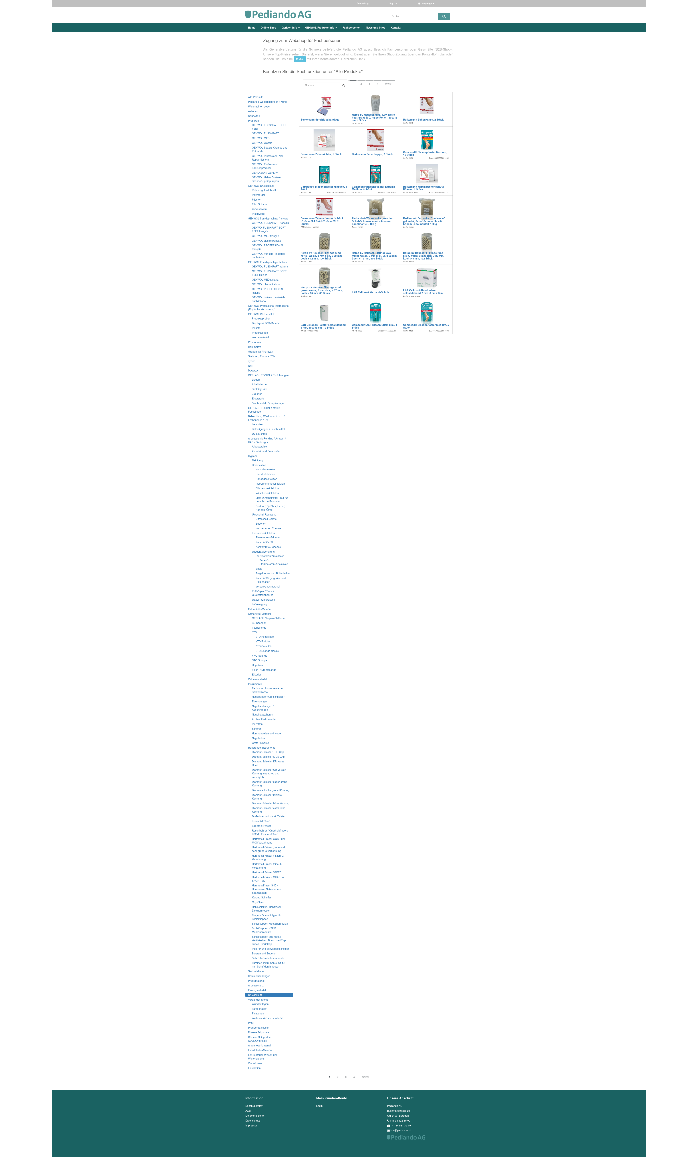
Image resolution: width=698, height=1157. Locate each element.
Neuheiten (254, 116)
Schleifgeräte (259, 389)
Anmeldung (363, 3)
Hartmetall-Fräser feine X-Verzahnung (267, 865)
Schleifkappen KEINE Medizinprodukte (264, 930)
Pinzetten (257, 724)
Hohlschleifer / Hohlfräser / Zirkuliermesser (267, 908)
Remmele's (254, 347)
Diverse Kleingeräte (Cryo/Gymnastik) (259, 1038)
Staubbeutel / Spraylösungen (268, 403)
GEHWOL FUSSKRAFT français (270, 223)
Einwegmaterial (257, 990)
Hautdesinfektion (265, 474)
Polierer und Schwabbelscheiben (271, 948)
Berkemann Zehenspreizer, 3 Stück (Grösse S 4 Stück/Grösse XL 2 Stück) (322, 221)
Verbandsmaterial (258, 999)
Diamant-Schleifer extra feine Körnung (268, 809)
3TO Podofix (263, 641)
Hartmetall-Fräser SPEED (266, 872)
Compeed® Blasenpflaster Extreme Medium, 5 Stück (373, 188)
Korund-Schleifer (261, 897)
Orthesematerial (257, 679)
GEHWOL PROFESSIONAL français (268, 247)
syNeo (251, 361)
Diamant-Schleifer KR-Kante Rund (268, 763)
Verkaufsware (260, 209)
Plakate (256, 328)
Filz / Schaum (260, 204)
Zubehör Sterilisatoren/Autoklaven (274, 562)
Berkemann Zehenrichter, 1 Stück (321, 154)
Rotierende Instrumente (261, 747)
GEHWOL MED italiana (265, 279)
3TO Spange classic (267, 651)
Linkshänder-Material (260, 1050)
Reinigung (258, 460)
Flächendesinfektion (267, 488)
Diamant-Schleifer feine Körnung (270, 803)
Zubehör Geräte (265, 542)
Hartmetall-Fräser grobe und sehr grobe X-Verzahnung (268, 849)
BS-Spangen (259, 623)
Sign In (393, 3)
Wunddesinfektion (266, 469)
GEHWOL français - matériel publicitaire (268, 255)
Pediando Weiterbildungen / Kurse (267, 101)
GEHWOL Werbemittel (261, 314)
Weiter (388, 83)
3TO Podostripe (265, 636)
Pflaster (256, 199)
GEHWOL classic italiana (266, 284)
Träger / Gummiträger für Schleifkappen (266, 917)
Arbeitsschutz (256, 985)
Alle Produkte (255, 97)
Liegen (256, 379)
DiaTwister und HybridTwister (268, 816)
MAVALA (253, 370)
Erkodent (257, 674)
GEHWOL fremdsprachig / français (268, 218)
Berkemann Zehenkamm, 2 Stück (423, 119)
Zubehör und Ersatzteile (266, 451)
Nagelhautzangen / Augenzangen (263, 708)
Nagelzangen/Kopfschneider (268, 696)
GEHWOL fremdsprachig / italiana (267, 262)
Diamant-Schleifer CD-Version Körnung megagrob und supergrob (269, 773)
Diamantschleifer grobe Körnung (270, 790)
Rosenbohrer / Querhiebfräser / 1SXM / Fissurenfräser (270, 832)
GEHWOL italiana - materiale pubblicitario (268, 299)
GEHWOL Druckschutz (261, 185)
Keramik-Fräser (261, 821)
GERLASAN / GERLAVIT (266, 172)
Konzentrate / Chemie (268, 528)
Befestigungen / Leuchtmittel (268, 429)
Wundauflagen (260, 1004)
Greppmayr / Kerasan (260, 351)
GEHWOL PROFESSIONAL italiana (268, 290)
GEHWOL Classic (262, 143)
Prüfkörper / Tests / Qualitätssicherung (263, 593)
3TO (254, 632)
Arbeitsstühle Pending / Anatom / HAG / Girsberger (267, 440)
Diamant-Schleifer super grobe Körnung (269, 783)
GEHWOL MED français (265, 236)
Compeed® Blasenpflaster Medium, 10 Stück (425, 153)
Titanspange (259, 627)
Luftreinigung (259, 604)
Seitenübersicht (254, 1106)
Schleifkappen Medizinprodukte (270, 923)
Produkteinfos (260, 332)
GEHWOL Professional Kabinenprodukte (265, 166)
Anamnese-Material (259, 1045)
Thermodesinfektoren (268, 537)
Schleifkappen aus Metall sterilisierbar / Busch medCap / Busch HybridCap (269, 940)
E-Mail (299, 59)
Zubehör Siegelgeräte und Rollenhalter (271, 580)
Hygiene (253, 456)
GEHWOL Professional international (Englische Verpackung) (268, 307)
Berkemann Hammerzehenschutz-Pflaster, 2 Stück (424, 188)
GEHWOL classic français (266, 240)
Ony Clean (258, 902)
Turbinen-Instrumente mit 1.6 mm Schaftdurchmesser (268, 964)
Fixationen (258, 1013)
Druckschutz (255, 995)
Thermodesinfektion (263, 533)
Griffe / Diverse (260, 743)
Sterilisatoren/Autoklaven (270, 556)
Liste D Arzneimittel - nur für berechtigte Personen (272, 499)
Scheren (257, 728)
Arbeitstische (259, 384)
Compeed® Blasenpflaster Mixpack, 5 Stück (324, 188)
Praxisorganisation (258, 1027)
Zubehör (257, 393)
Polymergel (258, 195)
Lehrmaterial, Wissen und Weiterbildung (263, 1056)
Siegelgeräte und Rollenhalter (273, 573)
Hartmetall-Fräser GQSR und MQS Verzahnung (269, 840)
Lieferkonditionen (255, 1115)
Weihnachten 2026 (259, 106)
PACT (251, 1023)
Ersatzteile (258, 398)
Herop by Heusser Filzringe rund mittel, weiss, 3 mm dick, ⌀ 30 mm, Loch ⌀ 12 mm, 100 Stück (321, 255)
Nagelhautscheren (262, 714)
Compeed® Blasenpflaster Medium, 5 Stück (426, 326)
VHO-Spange (259, 655)
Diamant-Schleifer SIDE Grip (268, 756)
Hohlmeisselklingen (259, 976)
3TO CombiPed (264, 646)
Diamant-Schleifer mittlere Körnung (267, 796)
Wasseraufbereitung (263, 599)
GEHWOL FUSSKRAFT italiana (270, 266)
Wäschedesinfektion (267, 493)
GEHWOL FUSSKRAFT (265, 133)
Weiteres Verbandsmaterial (267, 1018)
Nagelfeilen (258, 738)
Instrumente (255, 684)
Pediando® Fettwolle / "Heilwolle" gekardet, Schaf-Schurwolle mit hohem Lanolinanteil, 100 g (424, 221)
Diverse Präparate (258, 1032)
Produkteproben (261, 318)
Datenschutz (252, 1120)
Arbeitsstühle (259, 446)
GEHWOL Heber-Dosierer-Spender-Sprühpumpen (267, 179)
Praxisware (258, 213)
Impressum (251, 1125)
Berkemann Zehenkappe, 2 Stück (372, 154)
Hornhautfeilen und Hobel (266, 733)
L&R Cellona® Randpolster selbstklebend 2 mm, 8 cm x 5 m (423, 291)
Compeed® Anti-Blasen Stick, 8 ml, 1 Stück (374, 326)
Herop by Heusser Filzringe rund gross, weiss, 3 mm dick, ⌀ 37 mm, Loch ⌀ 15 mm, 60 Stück (322, 290)
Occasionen (255, 1063)
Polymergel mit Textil (264, 190)
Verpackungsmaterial (268, 586)
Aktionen (253, 111)
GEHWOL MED (261, 138)
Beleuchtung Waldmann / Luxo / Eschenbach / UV (266, 418)
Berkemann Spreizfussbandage (320, 119)
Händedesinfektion (266, 479)
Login (319, 1106)
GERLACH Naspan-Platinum (268, 618)
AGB (248, 1110)
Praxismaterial (256, 980)
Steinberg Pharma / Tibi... (263, 356)
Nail (250, 365)
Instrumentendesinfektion (270, 483)
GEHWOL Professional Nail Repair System (267, 157)
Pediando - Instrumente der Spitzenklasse (268, 690)
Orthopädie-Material (259, 609)
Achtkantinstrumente (264, 719)
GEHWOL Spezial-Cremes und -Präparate (270, 149)
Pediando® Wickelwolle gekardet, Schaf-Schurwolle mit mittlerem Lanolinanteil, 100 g (372, 221)
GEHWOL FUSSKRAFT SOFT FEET (269, 126)
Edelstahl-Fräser (261, 826)
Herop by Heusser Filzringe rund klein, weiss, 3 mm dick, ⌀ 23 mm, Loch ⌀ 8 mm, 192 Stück (423, 255)
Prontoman (254, 342)
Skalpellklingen (256, 971)
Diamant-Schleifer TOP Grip (268, 752)
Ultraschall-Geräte (266, 519)
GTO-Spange (259, 660)
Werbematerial (260, 337)
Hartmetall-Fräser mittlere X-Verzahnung (268, 857)
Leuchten (257, 424)
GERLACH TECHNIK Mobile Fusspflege (264, 409)
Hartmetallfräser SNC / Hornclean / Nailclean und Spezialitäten (267, 889)
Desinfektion (259, 465)
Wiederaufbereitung (263, 551)
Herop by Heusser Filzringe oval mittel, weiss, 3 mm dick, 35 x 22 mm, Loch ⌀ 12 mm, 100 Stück (374, 255)
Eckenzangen (260, 701)
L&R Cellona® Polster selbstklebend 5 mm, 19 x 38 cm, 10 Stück (323, 326)
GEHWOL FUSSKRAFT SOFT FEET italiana (269, 273)
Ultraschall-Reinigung (264, 514)
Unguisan (257, 665)
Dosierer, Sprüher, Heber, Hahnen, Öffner (270, 507)
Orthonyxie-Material (259, 614)
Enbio (259, 568)
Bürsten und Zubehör (264, 953)
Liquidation (254, 1068)
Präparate (254, 120)
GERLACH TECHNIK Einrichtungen (268, 375)
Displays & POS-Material (266, 323)
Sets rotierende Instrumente (268, 958)
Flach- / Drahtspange (264, 670)
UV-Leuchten (259, 433)
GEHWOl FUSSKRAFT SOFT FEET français (269, 229)
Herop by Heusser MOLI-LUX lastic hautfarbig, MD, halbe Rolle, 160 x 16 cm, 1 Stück (374, 117)
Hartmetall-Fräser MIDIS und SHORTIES (268, 878)
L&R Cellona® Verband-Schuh (370, 292)
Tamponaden (259, 1008)
